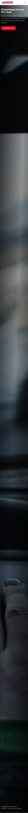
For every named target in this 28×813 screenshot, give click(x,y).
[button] (25, 2)
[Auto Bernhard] (8, 2)
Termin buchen (8, 28)
